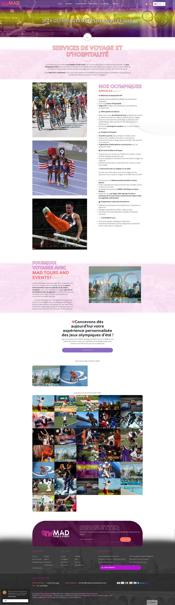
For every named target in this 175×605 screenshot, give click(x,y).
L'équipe (46, 556)
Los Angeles (64, 559)
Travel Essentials (37, 568)
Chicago (63, 556)
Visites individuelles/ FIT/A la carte (108, 556)
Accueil (60, 4)
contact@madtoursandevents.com (92, 583)
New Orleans (64, 562)
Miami (76, 559)
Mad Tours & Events (44, 594)
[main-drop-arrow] (87, 37)
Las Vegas (77, 556)
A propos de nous (80, 4)
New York (78, 562)
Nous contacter (37, 559)
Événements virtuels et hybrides (139, 559)
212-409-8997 (42, 586)
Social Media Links (75, 598)
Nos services (93, 4)
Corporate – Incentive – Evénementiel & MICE (111, 559)
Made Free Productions (90, 594)
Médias (115, 4)
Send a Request (109, 567)
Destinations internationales (137, 562)
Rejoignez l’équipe (37, 562)
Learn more (12, 596)
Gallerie (46, 559)
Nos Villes (69, 4)
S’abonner (125, 539)
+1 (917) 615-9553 (52, 583)
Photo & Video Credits (100, 596)
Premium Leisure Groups (105, 562)
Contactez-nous (87, 350)
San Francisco (65, 565)
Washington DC (79, 565)
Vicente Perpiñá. (46, 596)
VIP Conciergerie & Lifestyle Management (141, 556)
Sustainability (105, 4)
